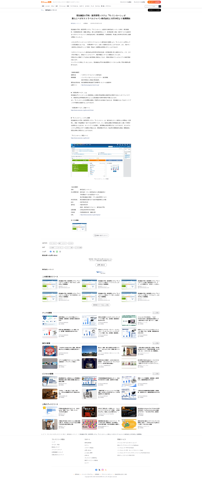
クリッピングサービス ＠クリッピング (127, 442)
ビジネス (87, 6)
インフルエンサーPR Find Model (125, 447)
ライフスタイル (74, 6)
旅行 (57, 6)
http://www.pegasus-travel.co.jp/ (90, 85)
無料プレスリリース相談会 (91, 460)
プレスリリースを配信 (125, 2)
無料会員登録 (88, 442)
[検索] (160, 6)
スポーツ (81, 6)
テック (92, 6)
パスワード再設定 (89, 447)
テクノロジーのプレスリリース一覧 (56, 434)
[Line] (57, 251)
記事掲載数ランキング (57, 452)
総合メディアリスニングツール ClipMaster (128, 445)
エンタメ (47, 6)
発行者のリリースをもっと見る (101, 305)
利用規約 (97, 474)
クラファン (108, 6)
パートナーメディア (57, 449)
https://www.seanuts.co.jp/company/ (90, 214)
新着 (43, 6)
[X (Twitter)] (54, 251)
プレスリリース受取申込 (91, 457)
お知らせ (87, 455)
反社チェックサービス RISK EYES (125, 455)
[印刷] (60, 251)
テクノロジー (53, 243)
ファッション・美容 (64, 6)
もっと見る (156, 312)
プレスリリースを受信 (139, 2)
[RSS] (106, 470)
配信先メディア (55, 447)
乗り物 (102, 6)
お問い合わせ (101, 265)
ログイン (87, 445)
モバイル (97, 6)
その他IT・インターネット (56, 247)
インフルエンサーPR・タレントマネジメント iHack (130, 450)
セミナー (87, 463)
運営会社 (77, 474)
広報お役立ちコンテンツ (58, 454)
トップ (42, 434)
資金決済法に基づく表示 (121, 474)
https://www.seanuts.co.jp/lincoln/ (80, 138)
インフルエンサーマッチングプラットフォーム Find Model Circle (133, 452)
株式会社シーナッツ (76, 23)
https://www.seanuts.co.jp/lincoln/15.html (82, 110)
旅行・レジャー (62, 243)
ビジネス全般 (78, 247)
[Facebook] (50, 251)
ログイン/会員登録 (155, 2)
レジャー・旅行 (69, 247)
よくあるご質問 (88, 452)
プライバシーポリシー (107, 474)
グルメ (52, 6)
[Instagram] (103, 470)
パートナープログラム (87, 474)
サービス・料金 (55, 444)
